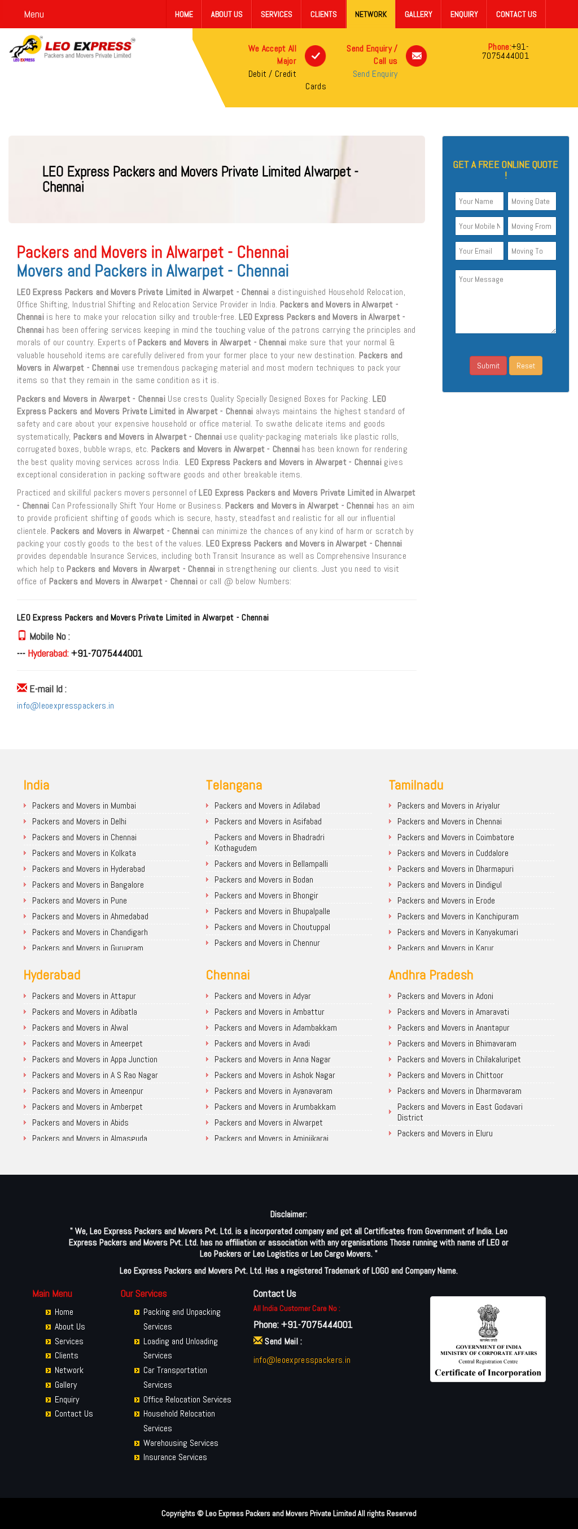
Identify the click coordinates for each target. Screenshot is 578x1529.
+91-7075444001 (505, 51)
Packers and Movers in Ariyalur (448, 805)
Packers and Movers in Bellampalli (271, 864)
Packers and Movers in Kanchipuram (458, 916)
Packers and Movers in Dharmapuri (455, 869)
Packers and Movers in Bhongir (266, 895)
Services (276, 14)
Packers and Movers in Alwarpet (268, 1122)
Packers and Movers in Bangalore (88, 885)
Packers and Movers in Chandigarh (90, 932)
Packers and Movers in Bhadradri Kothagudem (269, 842)
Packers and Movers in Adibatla (84, 1012)
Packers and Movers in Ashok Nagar (274, 1075)
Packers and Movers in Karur (445, 948)
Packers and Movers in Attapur (84, 996)
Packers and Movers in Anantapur (453, 1027)
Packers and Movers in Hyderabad (88, 869)
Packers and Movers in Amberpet (87, 1107)
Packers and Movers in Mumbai (84, 805)
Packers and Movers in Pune (79, 900)
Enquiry (464, 14)
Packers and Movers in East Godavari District (460, 1112)
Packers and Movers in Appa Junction (94, 1059)
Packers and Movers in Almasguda (89, 1138)
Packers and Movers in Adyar (262, 996)
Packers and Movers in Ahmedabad (90, 916)
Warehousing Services (180, 1443)
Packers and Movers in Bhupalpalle (272, 911)
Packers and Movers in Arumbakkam (275, 1107)
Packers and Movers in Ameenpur (87, 1091)
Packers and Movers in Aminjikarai (271, 1138)
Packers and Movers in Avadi (262, 1043)
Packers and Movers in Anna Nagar (272, 1059)
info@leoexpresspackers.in (66, 705)
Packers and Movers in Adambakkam (275, 1027)
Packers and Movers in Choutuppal (272, 927)
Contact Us (516, 14)
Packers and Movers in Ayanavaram (273, 1091)
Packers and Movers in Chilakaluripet (459, 1059)
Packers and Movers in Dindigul (449, 885)
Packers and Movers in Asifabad (268, 821)
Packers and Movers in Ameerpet (87, 1043)
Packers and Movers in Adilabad (267, 805)
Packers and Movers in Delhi (79, 821)
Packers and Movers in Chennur (267, 943)
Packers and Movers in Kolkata (84, 853)
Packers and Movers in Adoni (445, 996)
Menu (34, 13)
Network (371, 14)
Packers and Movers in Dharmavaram (459, 1091)
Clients (323, 14)
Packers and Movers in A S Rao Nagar (95, 1075)
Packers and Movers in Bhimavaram (456, 1043)
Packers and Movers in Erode (446, 900)
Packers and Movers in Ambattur (269, 1012)
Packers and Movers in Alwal (80, 1027)
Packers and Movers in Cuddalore (453, 853)
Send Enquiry (375, 74)
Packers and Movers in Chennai (84, 837)
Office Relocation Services (187, 1399)
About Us (227, 14)
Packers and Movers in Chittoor (450, 1075)
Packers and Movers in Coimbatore (455, 837)
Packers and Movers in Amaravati (453, 1012)
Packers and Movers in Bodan (263, 879)
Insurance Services (175, 1457)
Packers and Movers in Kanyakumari (457, 932)
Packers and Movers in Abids (80, 1122)
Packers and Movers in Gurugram (87, 948)
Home (184, 14)
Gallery (418, 14)
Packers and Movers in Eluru (445, 1133)
